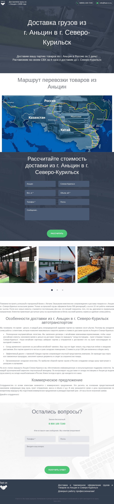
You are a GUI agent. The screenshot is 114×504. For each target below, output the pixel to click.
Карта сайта (57, 501)
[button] (51, 290)
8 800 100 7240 (57, 424)
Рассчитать (57, 233)
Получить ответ (57, 470)
